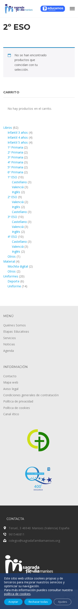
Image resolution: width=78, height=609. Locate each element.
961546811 (16, 534)
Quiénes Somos (14, 325)
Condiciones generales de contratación (31, 395)
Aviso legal (10, 389)
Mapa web (10, 382)
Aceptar (13, 602)
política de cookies (17, 594)
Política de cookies (16, 408)
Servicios (9, 338)
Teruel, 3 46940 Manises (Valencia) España (39, 528)
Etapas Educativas (16, 331)
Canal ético (11, 414)
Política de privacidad (18, 401)
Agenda (8, 351)
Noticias (9, 344)
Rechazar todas (38, 602)
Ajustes (62, 602)
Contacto (9, 376)
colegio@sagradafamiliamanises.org (34, 541)
